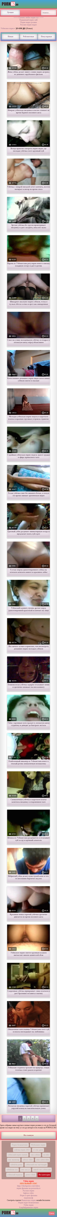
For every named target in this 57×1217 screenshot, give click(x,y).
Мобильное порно (38, 1145)
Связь (51, 1213)
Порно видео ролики (28, 22)
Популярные (46, 36)
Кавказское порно (29, 1200)
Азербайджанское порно (28, 1207)
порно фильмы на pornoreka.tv (29, 1188)
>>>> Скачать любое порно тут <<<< (29, 17)
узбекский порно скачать (17, 1155)
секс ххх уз (25, 1169)
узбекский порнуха (14, 1175)
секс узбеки (35, 1155)
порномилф (28, 1198)
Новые (10, 36)
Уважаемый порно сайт (28, 20)
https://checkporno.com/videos (28, 1186)
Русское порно (28, 1191)
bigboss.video (28, 1193)
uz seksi (46, 1155)
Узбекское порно (7, 28)
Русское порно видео (28, 25)
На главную (29, 1135)
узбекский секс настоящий (36, 1165)
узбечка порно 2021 (22, 1150)
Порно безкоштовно (20, 1145)
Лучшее (10, 12)
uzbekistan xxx (12, 1169)
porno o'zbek (30, 1175)
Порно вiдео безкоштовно (28, 1203)
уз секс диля (38, 1150)
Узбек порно (29, 1205)
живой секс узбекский (42, 1169)
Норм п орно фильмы (28, 1195)
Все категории (44, 1175)
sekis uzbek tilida (42, 1160)
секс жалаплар (13, 1160)
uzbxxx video (28, 1160)
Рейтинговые (28, 36)
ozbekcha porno (16, 1165)
